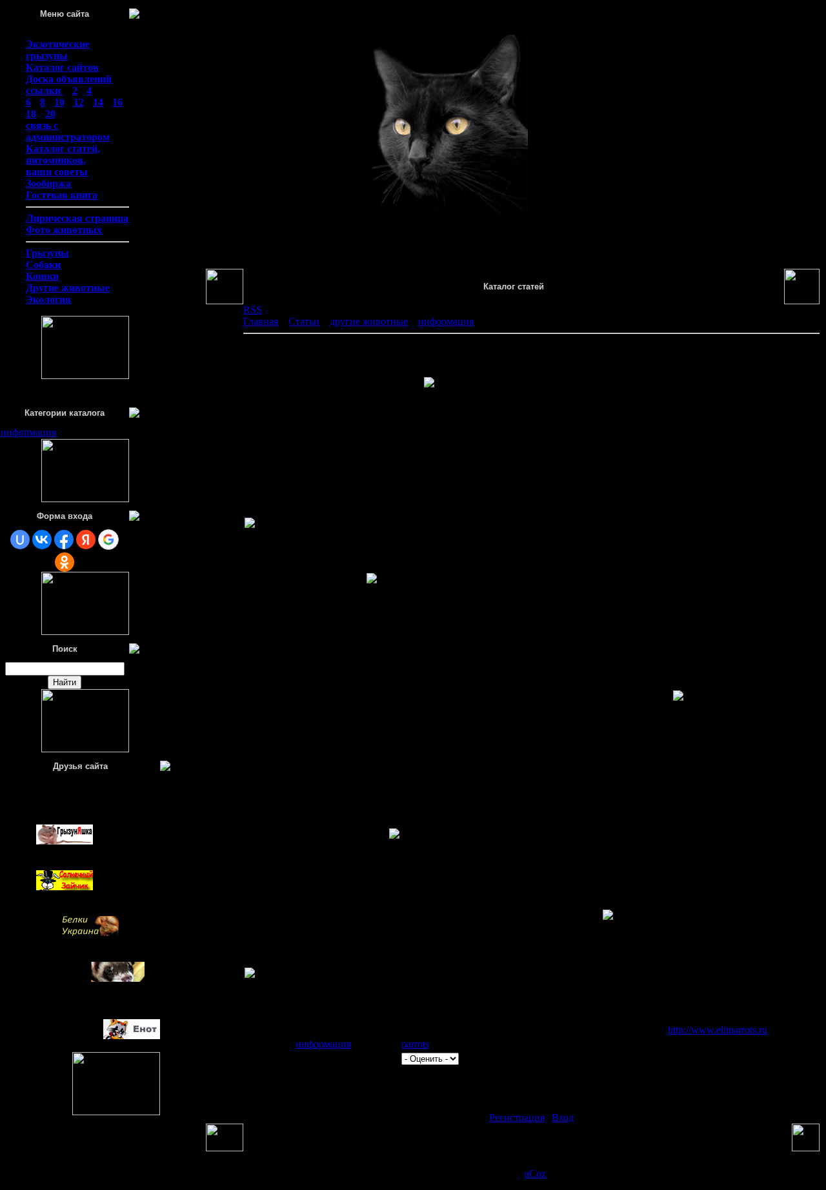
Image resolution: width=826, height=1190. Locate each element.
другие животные (369, 321)
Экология (48, 299)
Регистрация (517, 1117)
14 (98, 102)
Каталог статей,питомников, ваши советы (63, 160)
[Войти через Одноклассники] (64, 562)
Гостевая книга (61, 195)
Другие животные (68, 287)
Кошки (42, 276)
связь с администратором (68, 131)
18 (31, 113)
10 (59, 102)
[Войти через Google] (108, 539)
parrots (415, 1044)
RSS (252, 309)
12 (79, 102)
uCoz (535, 1173)
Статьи (303, 321)
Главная (260, 321)
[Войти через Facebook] (64, 539)
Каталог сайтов (62, 67)
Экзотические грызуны (58, 50)
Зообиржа (48, 183)
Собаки (43, 264)
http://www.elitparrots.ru (717, 1029)
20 (50, 113)
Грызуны (47, 253)
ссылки (44, 90)
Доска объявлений (69, 78)
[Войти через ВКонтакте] (42, 539)
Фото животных (64, 229)
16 (117, 102)
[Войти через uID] (20, 539)
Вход (563, 1117)
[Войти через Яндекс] (86, 539)
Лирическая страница (77, 218)
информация (28, 432)
